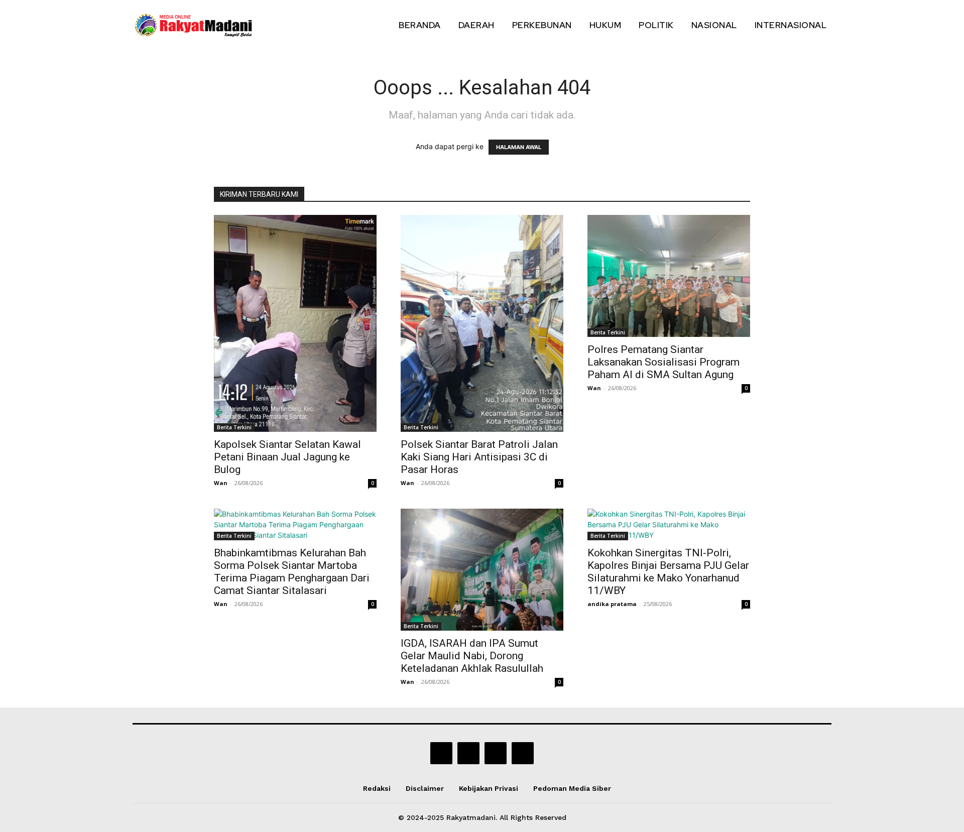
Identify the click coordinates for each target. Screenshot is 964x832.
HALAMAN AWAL (518, 147)
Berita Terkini (234, 427)
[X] (496, 753)
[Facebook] (441, 753)
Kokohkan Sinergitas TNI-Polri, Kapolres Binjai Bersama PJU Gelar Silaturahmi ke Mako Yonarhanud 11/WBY (668, 572)
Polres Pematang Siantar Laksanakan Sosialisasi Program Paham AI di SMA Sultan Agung (663, 362)
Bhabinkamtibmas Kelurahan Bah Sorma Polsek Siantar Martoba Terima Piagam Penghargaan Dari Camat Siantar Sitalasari (292, 572)
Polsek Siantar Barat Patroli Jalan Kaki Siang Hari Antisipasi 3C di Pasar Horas (479, 457)
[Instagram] (468, 753)
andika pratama (612, 604)
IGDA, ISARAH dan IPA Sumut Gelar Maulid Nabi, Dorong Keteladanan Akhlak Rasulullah (472, 655)
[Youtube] (523, 753)
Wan (220, 483)
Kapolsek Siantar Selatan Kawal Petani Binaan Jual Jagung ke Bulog (287, 457)
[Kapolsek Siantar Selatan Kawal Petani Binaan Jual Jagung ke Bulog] (295, 323)
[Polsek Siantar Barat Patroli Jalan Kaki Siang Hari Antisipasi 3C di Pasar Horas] (482, 323)
